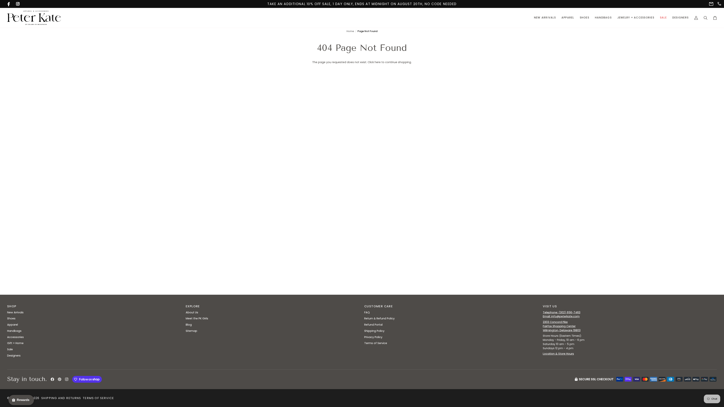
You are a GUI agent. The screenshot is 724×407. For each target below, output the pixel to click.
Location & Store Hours (558, 354)
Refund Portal (373, 325)
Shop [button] (11, 306)
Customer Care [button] (378, 306)
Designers (14, 355)
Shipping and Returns (61, 398)
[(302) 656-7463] (719, 3)
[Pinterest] (59, 379)
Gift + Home (15, 343)
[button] (568, 18)
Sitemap (191, 331)
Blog (189, 325)
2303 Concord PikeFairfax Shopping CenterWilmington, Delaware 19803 (562, 326)
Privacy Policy (373, 337)
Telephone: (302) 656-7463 (561, 312)
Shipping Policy (374, 331)
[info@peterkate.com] (710, 3)
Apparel (12, 325)
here (378, 62)
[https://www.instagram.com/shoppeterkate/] (17, 3)
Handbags (14, 331)
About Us (192, 312)
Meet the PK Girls (197, 318)
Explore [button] (193, 306)
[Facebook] (52, 379)
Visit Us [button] (550, 306)
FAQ (367, 312)
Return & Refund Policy (379, 318)
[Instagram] (66, 379)
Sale (10, 349)
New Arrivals (15, 312)
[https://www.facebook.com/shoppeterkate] (9, 3)
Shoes (11, 318)
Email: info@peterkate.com (561, 316)
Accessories (15, 337)
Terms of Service (375, 343)
